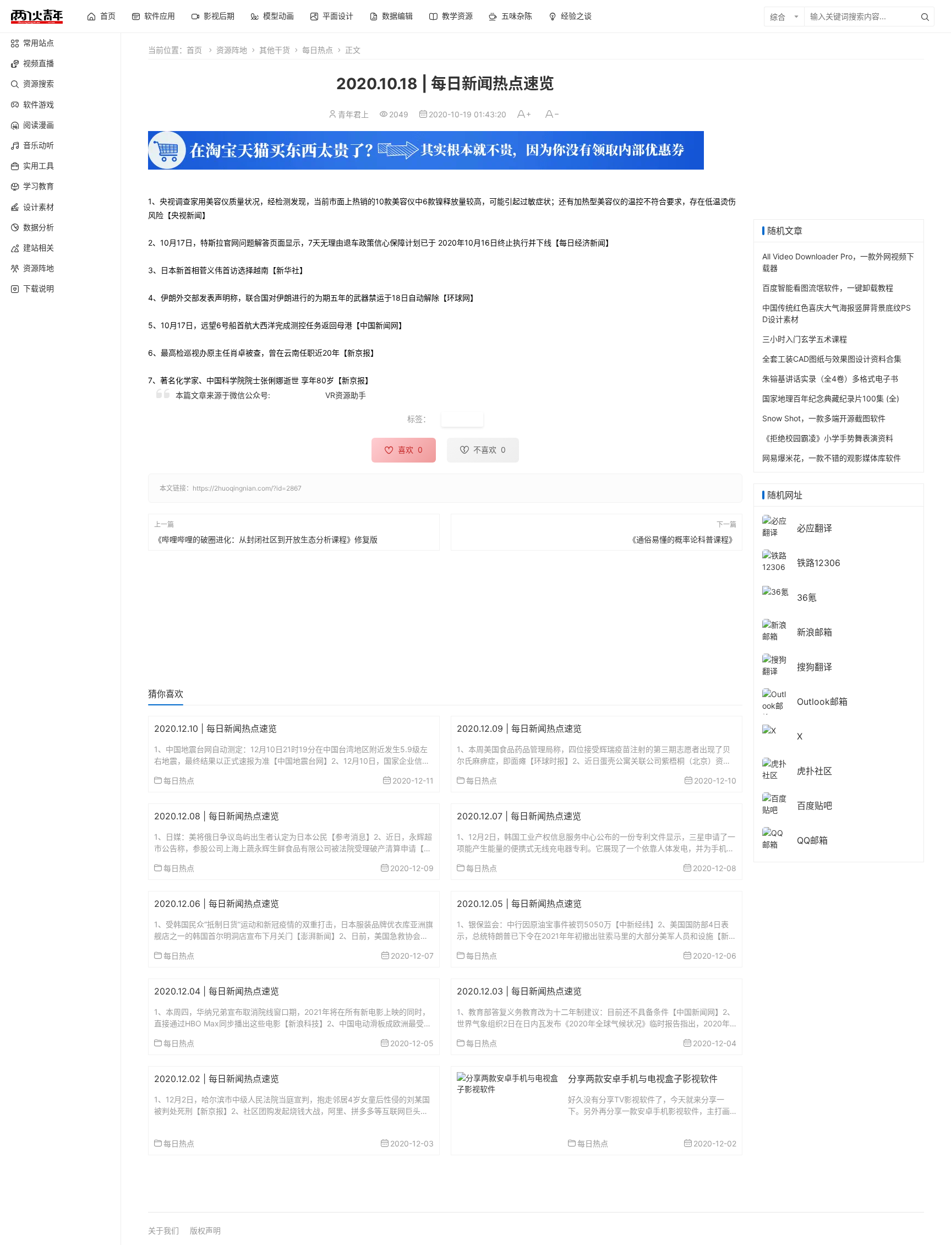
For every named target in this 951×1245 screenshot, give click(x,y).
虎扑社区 (814, 770)
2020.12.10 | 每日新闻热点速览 (215, 728)
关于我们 (163, 1230)
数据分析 (38, 227)
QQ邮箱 (812, 840)
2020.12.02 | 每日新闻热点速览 (216, 1078)
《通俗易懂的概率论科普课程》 (682, 538)
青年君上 (353, 114)
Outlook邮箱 (822, 701)
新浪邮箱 (814, 632)
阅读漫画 (38, 124)
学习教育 (38, 186)
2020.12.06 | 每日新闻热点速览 (216, 903)
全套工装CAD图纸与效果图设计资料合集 (831, 358)
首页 (194, 50)
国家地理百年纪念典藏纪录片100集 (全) (830, 398)
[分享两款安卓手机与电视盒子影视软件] (508, 1082)
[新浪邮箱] (775, 629)
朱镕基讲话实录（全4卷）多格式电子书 (830, 378)
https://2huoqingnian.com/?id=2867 (247, 488)
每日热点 (317, 50)
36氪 (807, 597)
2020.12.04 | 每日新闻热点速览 (216, 991)
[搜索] (925, 16)
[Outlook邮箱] (775, 705)
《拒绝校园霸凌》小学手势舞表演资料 (827, 438)
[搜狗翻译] (775, 664)
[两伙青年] (37, 15)
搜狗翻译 (814, 666)
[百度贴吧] (775, 803)
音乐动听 (38, 145)
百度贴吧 (814, 805)
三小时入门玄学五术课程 (804, 339)
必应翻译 (814, 528)
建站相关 (38, 247)
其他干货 (274, 50)
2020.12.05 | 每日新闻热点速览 (519, 903)
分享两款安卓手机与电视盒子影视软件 (643, 1078)
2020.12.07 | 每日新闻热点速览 (519, 816)
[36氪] (775, 590)
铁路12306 (818, 562)
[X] (769, 729)
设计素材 (38, 206)
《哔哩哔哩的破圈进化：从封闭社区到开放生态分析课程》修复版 (266, 538)
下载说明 (38, 288)
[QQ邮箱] (775, 837)
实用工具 (38, 165)
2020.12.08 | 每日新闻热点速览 (216, 816)
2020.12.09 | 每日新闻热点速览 (519, 728)
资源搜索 (38, 83)
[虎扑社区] (775, 768)
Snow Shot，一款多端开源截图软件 (824, 418)
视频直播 (38, 63)
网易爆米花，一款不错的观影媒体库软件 (831, 458)
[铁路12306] (775, 560)
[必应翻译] (775, 525)
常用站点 (38, 42)
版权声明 (205, 1230)
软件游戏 (38, 104)
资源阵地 (38, 268)
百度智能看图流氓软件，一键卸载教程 (827, 287)
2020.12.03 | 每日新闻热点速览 (519, 991)
